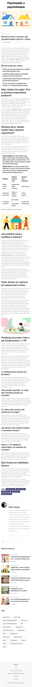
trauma (4, 640)
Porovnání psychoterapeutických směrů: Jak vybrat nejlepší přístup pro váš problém (21, 558)
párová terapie (6, 637)
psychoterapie (6, 617)
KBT (22, 623)
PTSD (4, 633)
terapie (4, 643)
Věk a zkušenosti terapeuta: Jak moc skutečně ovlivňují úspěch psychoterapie (20, 601)
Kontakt (16, 679)
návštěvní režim (10, 489)
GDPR (16, 676)
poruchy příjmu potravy (8, 630)
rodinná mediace (6, 494)
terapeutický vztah (18, 637)
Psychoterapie (6, 34)
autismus (23, 640)
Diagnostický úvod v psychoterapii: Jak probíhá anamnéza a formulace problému (21, 590)
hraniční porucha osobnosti (16, 643)
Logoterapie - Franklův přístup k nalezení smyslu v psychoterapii (20, 568)
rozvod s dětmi (15, 491)
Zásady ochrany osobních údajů (16, 673)
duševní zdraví (17, 617)
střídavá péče (5, 491)
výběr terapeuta (21, 630)
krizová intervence (7, 627)
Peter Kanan (7, 42)
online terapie (24, 620)
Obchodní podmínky (16, 670)
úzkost (4, 646)
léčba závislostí (13, 640)
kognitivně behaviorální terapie (10, 623)
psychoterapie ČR (14, 633)
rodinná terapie (21, 489)
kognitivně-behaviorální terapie (10, 620)
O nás (16, 668)
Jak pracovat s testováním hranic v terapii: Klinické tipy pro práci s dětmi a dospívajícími (21, 579)
